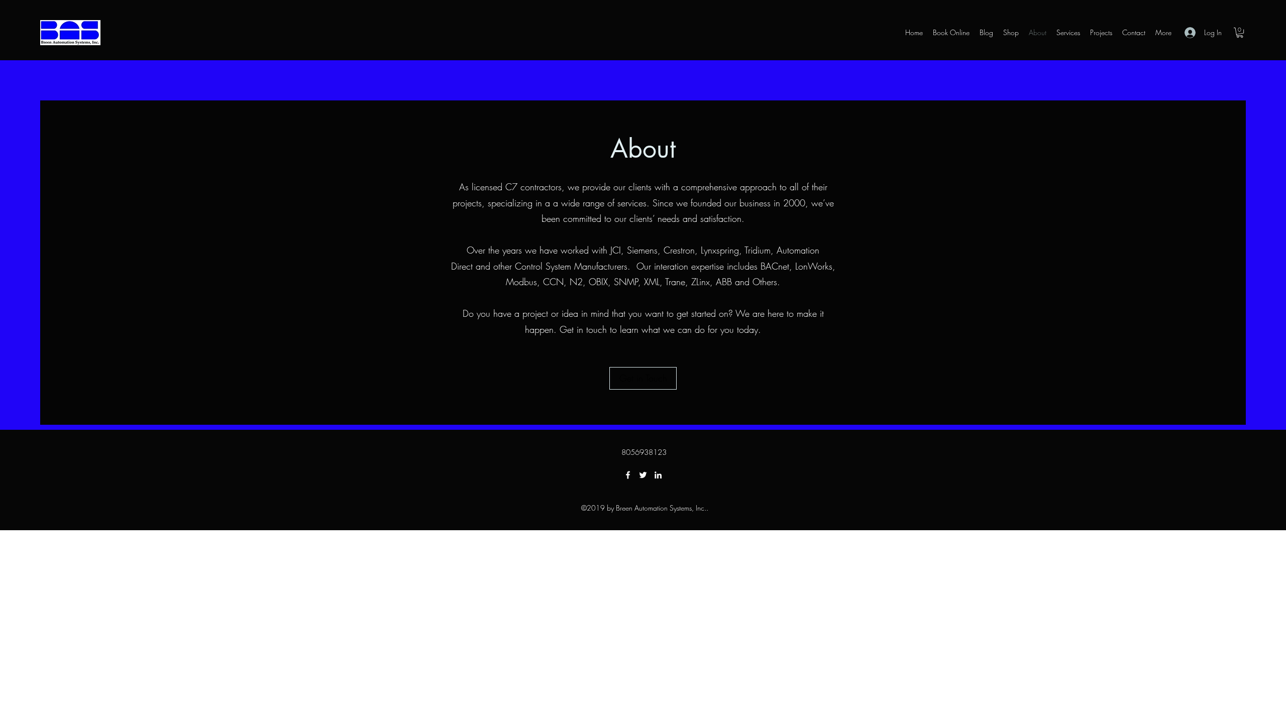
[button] (1240, 33)
